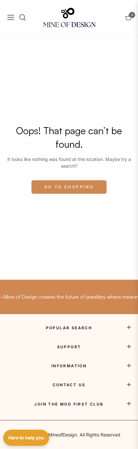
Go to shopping (69, 186)
